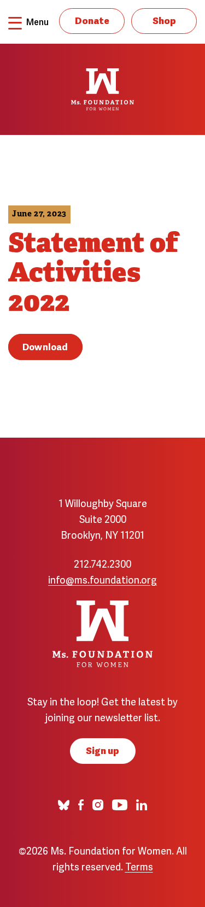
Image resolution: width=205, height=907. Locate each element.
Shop (164, 20)
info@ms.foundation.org (102, 579)
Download (45, 346)
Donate (92, 20)
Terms (139, 865)
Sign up (102, 750)
